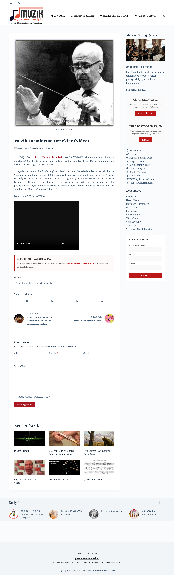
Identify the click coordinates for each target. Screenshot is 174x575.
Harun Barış (132, 200)
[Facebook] (51, 301)
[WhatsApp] (76, 301)
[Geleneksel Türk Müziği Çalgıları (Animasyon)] (64, 438)
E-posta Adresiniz (137, 245)
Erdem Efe (131, 196)
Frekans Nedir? (22, 450)
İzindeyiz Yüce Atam (111, 511)
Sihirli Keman (133, 214)
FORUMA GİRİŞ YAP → (137, 89)
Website (87, 353)
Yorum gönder (24, 404)
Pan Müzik (131, 211)
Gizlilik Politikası (25, 397)
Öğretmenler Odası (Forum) (81, 263)
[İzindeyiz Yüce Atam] (94, 514)
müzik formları (45, 283)
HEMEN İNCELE (145, 113)
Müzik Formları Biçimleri (48, 157)
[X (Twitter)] (26, 301)
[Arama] (164, 16)
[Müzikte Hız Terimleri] (64, 467)
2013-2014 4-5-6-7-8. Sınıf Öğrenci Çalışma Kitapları (32, 514)
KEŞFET (146, 140)
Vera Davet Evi (133, 221)
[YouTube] (18, 3)
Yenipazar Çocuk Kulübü (139, 228)
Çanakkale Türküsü (94, 479)
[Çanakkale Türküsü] (99, 467)
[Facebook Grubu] (11, 3)
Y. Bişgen (131, 225)
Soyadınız (134, 263)
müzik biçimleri (24, 283)
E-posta (53, 353)
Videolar (49, 148)
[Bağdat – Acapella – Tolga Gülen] (29, 467)
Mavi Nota (131, 207)
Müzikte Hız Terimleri (60, 479)
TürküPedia (132, 218)
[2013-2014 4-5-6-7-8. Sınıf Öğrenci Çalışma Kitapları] (13, 514)
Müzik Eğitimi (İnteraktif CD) (149, 513)
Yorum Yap (20, 366)
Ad (16, 353)
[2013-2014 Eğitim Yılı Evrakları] (53, 514)
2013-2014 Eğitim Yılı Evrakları (71, 513)
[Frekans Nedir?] (29, 438)
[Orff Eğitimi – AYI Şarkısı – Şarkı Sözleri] (99, 438)
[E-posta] (101, 301)
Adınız (132, 254)
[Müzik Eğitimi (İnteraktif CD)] (134, 514)
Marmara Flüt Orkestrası (139, 203)
